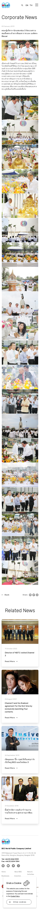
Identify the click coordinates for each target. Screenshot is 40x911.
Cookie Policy (15, 896)
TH (31, 5)
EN (27, 5)
